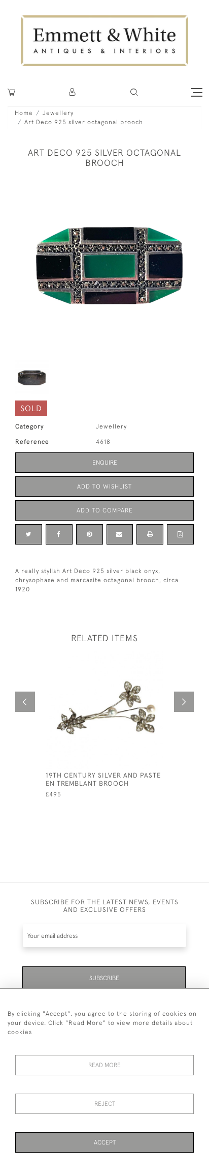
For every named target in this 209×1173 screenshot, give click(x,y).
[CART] (11, 92)
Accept (105, 1142)
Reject (104, 1103)
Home (24, 113)
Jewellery (58, 113)
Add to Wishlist (104, 486)
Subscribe (104, 978)
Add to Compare (105, 510)
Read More (104, 1065)
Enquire (104, 462)
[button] (134, 92)
